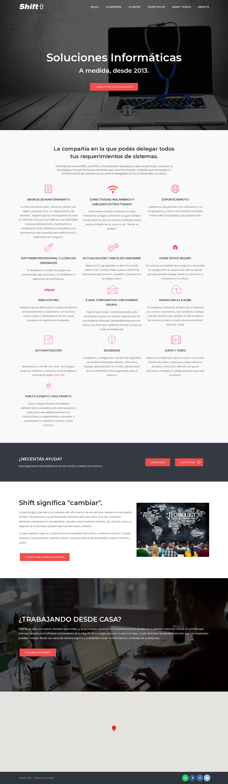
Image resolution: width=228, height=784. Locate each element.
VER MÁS (59, 375)
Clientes (135, 7)
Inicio (95, 7)
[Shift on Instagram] (200, 777)
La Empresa (113, 7)
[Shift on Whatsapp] (185, 777)
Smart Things (181, 7)
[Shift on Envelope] (207, 777)
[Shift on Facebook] (192, 777)
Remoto (203, 7)
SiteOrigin (49, 777)
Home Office (156, 7)
